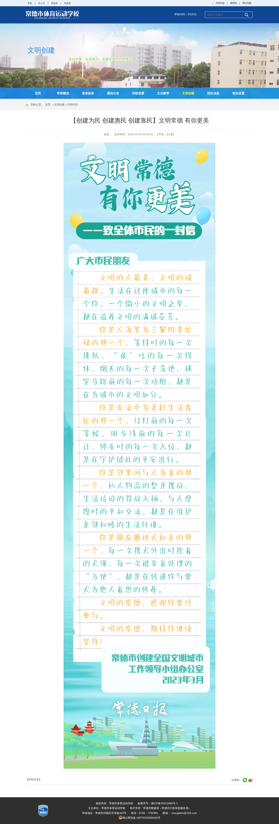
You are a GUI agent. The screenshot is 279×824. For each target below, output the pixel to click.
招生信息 (213, 93)
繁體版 (233, 3)
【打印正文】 (34, 779)
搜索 (246, 15)
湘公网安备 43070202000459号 (141, 817)
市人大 (41, 3)
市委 (30, 3)
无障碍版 (220, 3)
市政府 (54, 3)
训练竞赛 (138, 93)
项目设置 (238, 93)
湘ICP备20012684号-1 (164, 803)
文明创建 (188, 93)
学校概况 (63, 93)
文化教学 (163, 93)
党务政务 (88, 93)
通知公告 (113, 93)
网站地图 (246, 3)
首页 (38, 93)
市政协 (67, 3)
